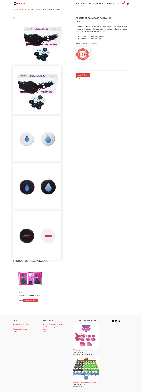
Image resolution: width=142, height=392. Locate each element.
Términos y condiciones (20, 324)
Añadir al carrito (83, 75)
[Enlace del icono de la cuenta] (128, 3)
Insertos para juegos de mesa (52, 327)
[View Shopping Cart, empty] (123, 3)
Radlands (37, 9)
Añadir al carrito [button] (30, 300)
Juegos (45, 329)
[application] (93, 3)
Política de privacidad (20, 329)
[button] (118, 3)
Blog (44, 331)
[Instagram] (119, 321)
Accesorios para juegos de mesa (23, 9)
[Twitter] (116, 321)
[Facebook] (113, 321)
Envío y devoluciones (20, 327)
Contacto (16, 331)
